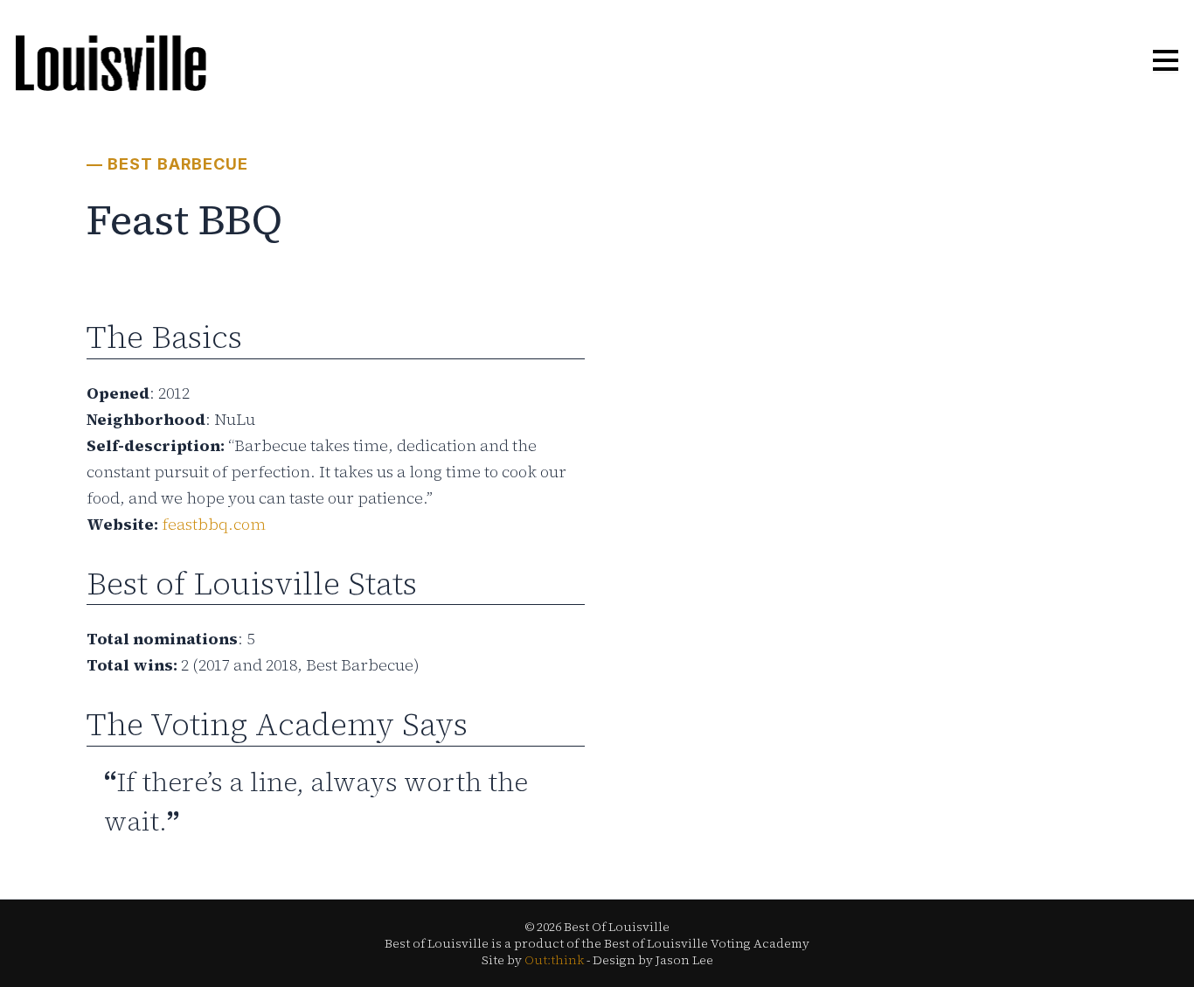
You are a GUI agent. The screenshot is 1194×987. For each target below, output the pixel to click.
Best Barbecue (178, 164)
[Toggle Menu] (1165, 61)
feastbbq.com (214, 524)
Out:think (554, 960)
